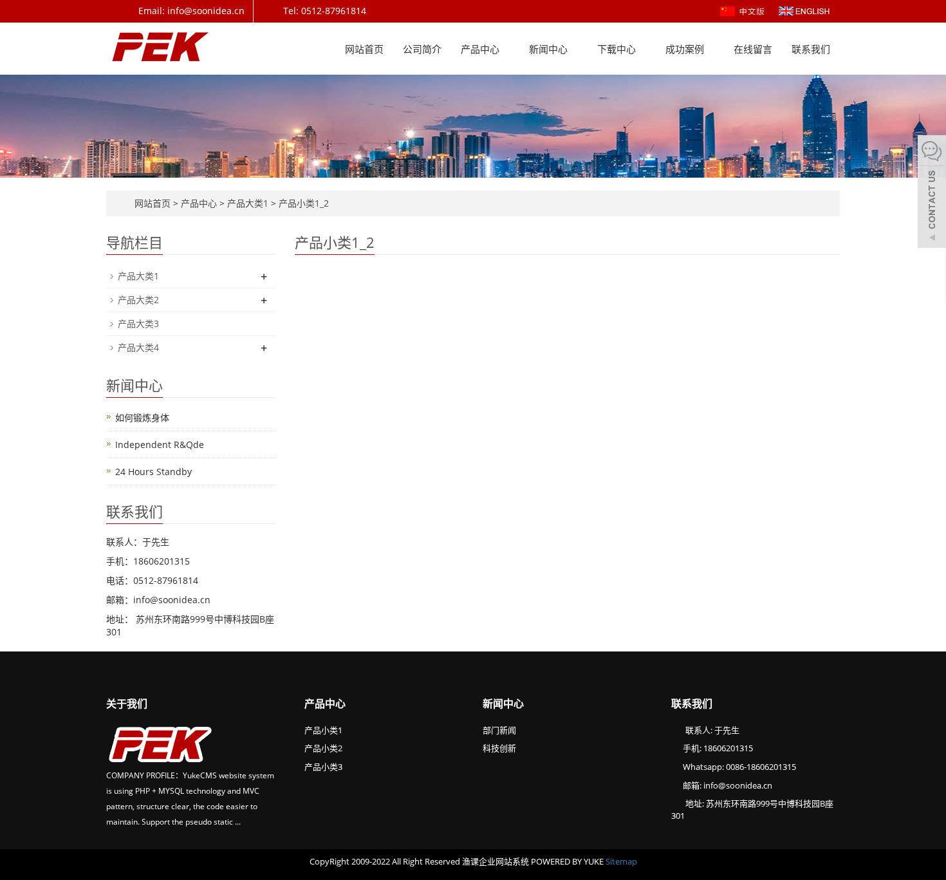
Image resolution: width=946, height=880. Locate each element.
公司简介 (422, 48)
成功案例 (686, 48)
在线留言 (753, 48)
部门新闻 (499, 730)
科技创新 (499, 748)
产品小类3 (323, 766)
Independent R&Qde (159, 444)
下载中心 (617, 48)
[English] (804, 10)
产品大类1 (248, 203)
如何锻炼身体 (142, 417)
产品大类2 (138, 300)
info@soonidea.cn (737, 785)
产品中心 (481, 48)
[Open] (932, 193)
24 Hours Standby (153, 471)
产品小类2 (323, 748)
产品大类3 (138, 323)
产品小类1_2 (302, 203)
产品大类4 (138, 347)
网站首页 (364, 48)
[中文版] (743, 10)
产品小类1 (323, 730)
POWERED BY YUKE (568, 861)
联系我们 (811, 48)
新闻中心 (549, 48)
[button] (506, 48)
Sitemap (621, 861)
